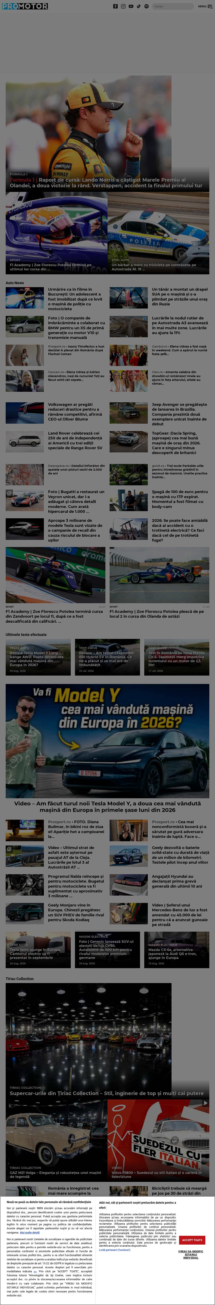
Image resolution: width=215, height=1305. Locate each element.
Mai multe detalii (29, 1232)
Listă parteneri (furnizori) (114, 1250)
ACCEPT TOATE (192, 1240)
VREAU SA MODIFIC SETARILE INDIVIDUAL (190, 1254)
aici (35, 1271)
